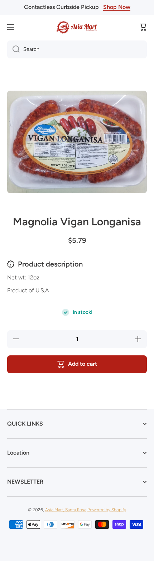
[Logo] (77, 27)
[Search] (13, 49)
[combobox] (77, 49)
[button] (143, 27)
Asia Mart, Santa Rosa (65, 509)
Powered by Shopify (106, 509)
